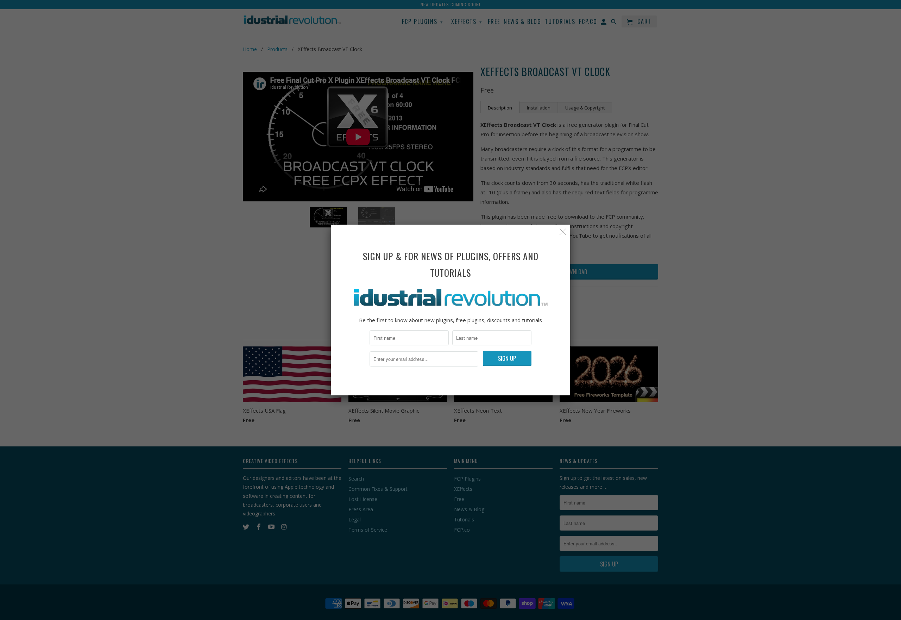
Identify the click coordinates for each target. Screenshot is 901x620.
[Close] (563, 232)
